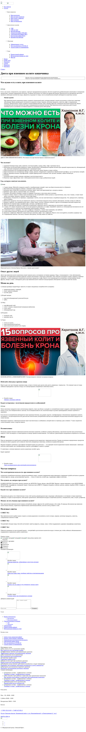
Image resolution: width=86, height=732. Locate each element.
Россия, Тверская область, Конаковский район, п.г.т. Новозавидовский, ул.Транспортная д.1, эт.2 (29, 713)
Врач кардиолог (15, 15)
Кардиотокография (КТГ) (18, 36)
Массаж (13, 57)
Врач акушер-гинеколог (17, 16)
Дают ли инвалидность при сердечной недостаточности (20, 465)
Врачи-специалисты (10, 616)
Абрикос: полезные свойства (12, 399)
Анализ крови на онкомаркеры (19, 47)
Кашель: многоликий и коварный (13, 638)
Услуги (6, 8)
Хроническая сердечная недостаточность (16, 640)
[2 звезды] (10, 538)
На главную (7, 6)
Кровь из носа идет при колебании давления (13, 662)
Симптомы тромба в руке (8, 659)
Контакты (7, 66)
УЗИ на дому (14, 30)
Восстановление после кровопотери (11, 656)
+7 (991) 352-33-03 (6, 710)
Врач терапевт (15, 19)
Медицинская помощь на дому (19, 56)
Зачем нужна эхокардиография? (13, 637)
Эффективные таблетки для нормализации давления (16, 653)
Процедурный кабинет (17, 54)
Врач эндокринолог (16, 21)
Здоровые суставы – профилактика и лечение (17, 674)
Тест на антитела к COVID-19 (19, 46)
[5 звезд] (27, 538)
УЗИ (12, 28)
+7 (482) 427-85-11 (17, 710)
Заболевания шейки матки (11, 641)
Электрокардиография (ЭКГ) (19, 34)
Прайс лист (7, 60)
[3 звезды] (16, 538)
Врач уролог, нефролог (17, 18)
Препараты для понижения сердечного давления (15, 668)
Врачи (6, 59)
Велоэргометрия (15, 31)
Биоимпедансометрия (17, 37)
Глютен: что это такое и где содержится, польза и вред (22, 584)
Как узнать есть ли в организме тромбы (12, 650)
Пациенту (7, 62)
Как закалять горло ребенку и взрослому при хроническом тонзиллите (24, 677)
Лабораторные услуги (17, 44)
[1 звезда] (4, 538)
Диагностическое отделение (12, 621)
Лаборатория (7, 625)
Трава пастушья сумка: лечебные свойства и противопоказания (25, 573)
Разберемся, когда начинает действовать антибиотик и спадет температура (22, 665)
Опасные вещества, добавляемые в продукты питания (22, 562)
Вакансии (7, 65)
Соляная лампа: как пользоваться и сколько (19, 596)
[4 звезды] (22, 538)
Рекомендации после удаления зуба (14, 683)
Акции (6, 63)
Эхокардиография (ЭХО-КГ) (19, 33)
